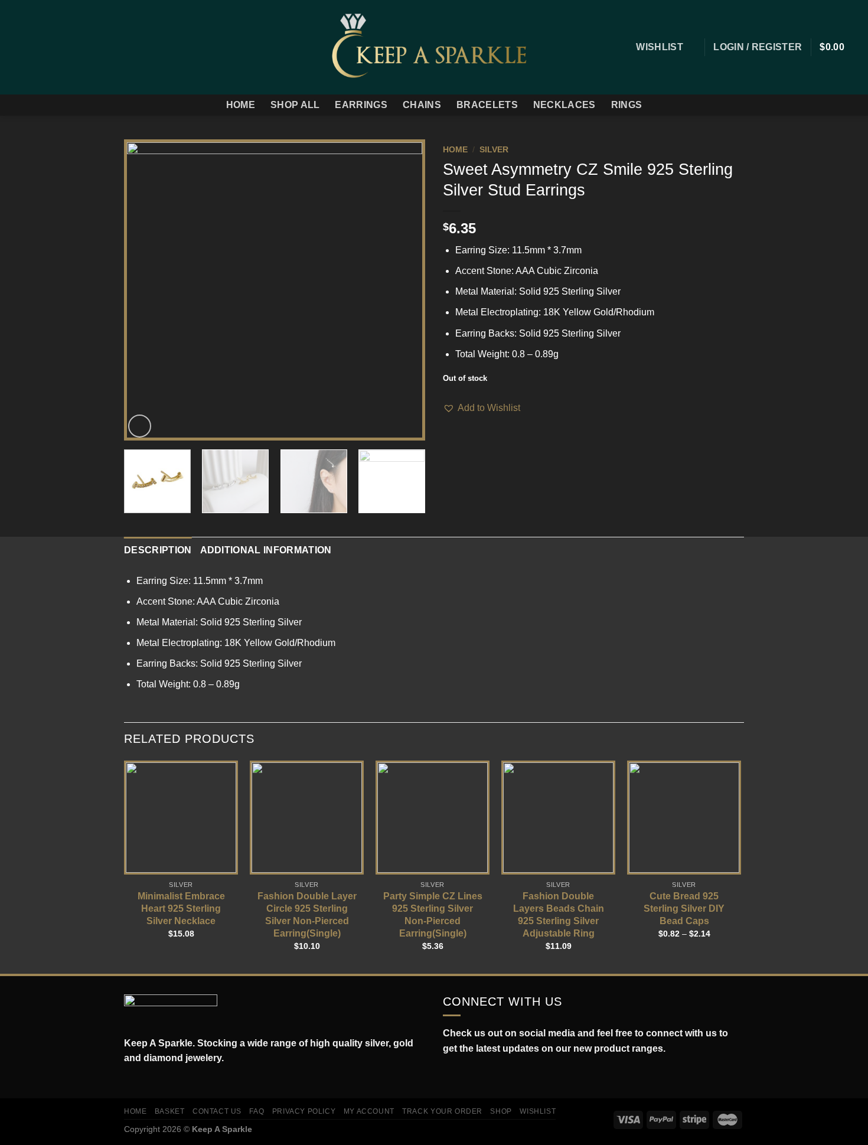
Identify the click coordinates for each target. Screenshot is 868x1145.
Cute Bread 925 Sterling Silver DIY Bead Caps (684, 908)
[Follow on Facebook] (16, 47)
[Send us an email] (62, 47)
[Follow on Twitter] (47, 47)
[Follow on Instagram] (32, 47)
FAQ (256, 1111)
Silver (493, 149)
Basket (170, 1111)
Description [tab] (158, 550)
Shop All (295, 105)
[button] (481, 408)
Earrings (361, 105)
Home (240, 105)
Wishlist (538, 1111)
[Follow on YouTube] (501, 1076)
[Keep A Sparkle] (434, 47)
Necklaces (564, 105)
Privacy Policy (304, 1111)
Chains (422, 105)
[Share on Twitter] (464, 423)
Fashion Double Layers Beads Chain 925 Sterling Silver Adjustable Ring (558, 914)
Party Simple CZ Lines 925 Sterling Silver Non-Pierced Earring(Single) (432, 914)
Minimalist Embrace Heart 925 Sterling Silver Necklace (181, 908)
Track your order (442, 1111)
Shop (500, 1111)
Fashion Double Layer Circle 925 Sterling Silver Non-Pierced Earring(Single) (307, 914)
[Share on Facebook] (450, 423)
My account (369, 1111)
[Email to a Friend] (479, 423)
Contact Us (217, 1111)
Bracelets (487, 105)
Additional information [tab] (266, 550)
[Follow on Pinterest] (78, 47)
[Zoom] (139, 426)
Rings (626, 105)
